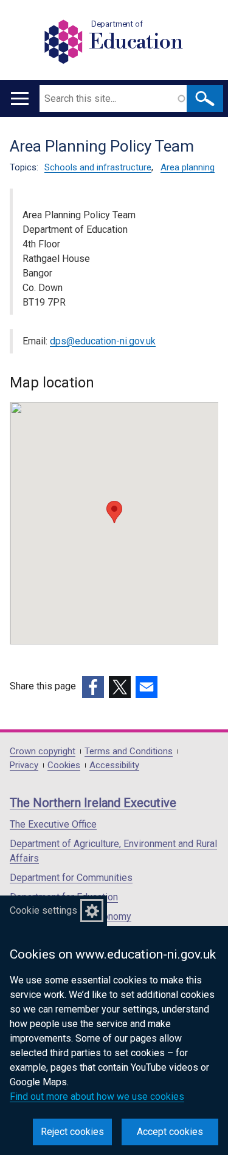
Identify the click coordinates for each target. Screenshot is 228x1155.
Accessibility (114, 765)
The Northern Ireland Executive (93, 802)
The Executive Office (53, 824)
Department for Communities (71, 877)
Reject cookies (72, 1131)
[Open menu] (20, 98)
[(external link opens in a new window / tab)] (93, 687)
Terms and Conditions (129, 751)
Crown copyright (42, 751)
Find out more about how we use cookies (97, 1096)
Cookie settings (43, 910)
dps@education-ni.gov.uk (103, 341)
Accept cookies (170, 1131)
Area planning (188, 167)
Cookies (63, 765)
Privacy (24, 765)
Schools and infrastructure (97, 167)
